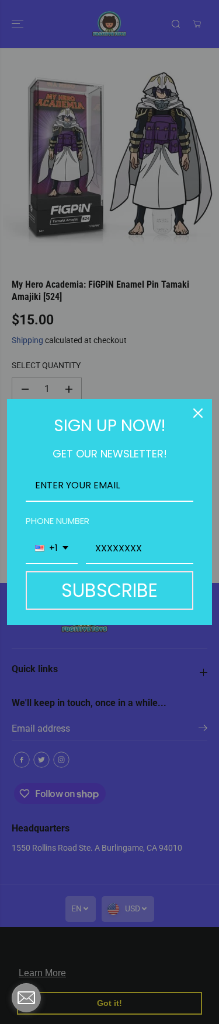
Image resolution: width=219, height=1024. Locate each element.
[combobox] (52, 548)
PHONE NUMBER (57, 521)
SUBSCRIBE (109, 590)
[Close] (198, 413)
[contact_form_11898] (26, 997)
